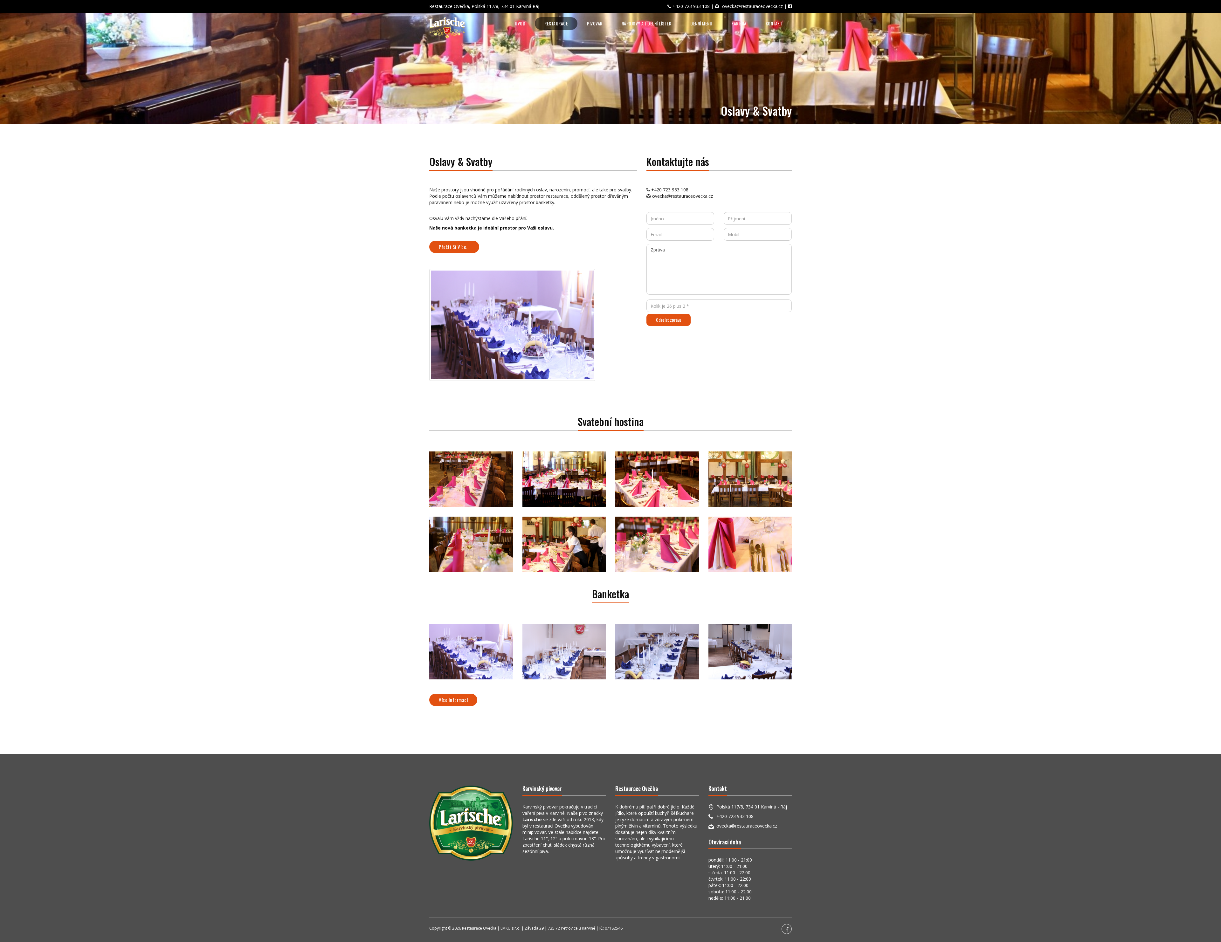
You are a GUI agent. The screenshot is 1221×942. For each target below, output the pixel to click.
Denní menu (701, 23)
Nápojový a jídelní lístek (647, 23)
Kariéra (739, 23)
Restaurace (556, 23)
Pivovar (595, 23)
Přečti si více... (454, 246)
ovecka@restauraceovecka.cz (682, 196)
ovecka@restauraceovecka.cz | (755, 6)
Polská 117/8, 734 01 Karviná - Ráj (751, 807)
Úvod (520, 23)
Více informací (453, 699)
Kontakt (774, 23)
